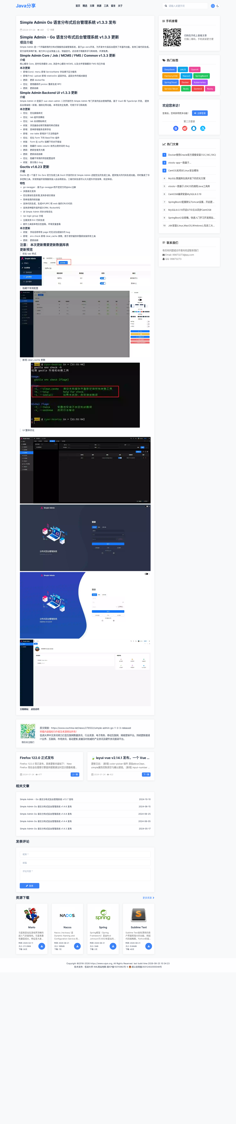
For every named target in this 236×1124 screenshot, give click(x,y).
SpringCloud (170, 82)
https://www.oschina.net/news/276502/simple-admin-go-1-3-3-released (91, 728)
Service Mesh (171, 88)
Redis (186, 88)
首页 (78, 6)
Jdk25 (183, 69)
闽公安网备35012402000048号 (147, 967)
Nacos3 (186, 76)
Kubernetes (200, 82)
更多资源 (147, 898)
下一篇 (146, 774)
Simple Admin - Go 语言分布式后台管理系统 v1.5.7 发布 (46, 799)
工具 (106, 6)
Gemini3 (198, 88)
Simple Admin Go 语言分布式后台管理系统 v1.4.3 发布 (46, 828)
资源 (99, 6)
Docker (185, 82)
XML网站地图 (100, 967)
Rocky (210, 88)
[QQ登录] (193, 128)
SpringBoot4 (201, 76)
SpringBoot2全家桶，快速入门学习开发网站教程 (191, 218)
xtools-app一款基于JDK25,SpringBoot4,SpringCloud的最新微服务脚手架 (191, 162)
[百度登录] (175, 128)
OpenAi (194, 69)
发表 (31, 885)
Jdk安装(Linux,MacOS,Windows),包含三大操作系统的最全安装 (191, 225)
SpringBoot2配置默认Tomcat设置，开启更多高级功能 (191, 202)
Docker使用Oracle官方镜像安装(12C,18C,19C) (192, 154)
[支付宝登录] (202, 128)
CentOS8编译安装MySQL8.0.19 (184, 194)
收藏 (52, 30)
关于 (120, 6)
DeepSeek (169, 69)
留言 (113, 6)
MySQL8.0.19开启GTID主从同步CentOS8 (189, 209)
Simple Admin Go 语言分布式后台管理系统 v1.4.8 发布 (46, 814)
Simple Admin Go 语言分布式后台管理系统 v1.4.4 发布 (46, 821)
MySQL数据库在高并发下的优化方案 (186, 178)
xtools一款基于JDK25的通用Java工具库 (189, 186)
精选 (85, 6)
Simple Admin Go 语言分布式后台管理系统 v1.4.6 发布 (46, 806)
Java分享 (26, 6)
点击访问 (35, 709)
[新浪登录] (184, 128)
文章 (92, 6)
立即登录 (201, 113)
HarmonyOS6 (171, 76)
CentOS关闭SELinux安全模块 (183, 170)
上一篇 (75, 774)
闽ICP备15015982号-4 (117, 967)
